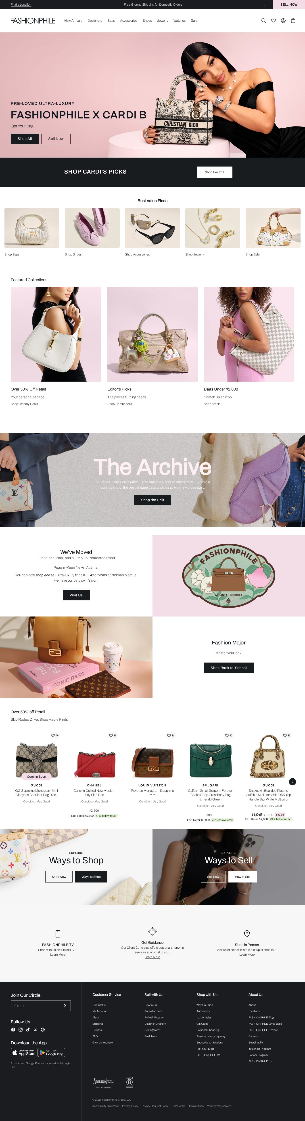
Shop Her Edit (214, 172)
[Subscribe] (65, 1006)
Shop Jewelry (194, 254)
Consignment (152, 1030)
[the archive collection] (152, 480)
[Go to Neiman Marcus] (103, 1082)
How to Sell (242, 876)
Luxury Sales (203, 1017)
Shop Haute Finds (54, 719)
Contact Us (99, 1005)
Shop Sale (253, 254)
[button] (263, 20)
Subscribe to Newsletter (210, 1042)
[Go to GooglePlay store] (51, 1056)
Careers (253, 1036)
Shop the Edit (152, 500)
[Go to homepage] (33, 20)
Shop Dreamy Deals (24, 404)
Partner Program (258, 1055)
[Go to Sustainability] (129, 1082)
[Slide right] (292, 781)
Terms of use (196, 1106)
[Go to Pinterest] (42, 1029)
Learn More (58, 954)
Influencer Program (260, 1048)
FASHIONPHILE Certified (263, 1030)
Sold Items (150, 1036)
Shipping (97, 1023)
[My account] (283, 20)
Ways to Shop (91, 876)
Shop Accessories (137, 254)
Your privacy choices (219, 1106)
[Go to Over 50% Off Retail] (56, 334)
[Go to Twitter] (35, 1029)
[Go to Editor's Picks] (152, 334)
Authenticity (203, 1011)
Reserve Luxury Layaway (210, 1036)
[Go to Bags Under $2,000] (249, 334)
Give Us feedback (102, 1042)
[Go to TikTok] (27, 1029)
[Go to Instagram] (20, 1029)
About (252, 1005)
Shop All (25, 139)
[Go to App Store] (24, 1056)
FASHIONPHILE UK (260, 1061)
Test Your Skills (205, 1048)
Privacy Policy (130, 1106)
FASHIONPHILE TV (208, 1055)
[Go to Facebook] (13, 1029)
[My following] (273, 20)
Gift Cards (202, 1023)
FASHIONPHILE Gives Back (265, 1023)
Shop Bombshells (119, 404)
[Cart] (293, 20)
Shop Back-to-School (229, 668)
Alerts (95, 1017)
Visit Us (76, 595)
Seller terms (178, 1106)
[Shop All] (152, 95)
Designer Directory (155, 1023)
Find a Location (21, 4)
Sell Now (56, 139)
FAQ (95, 1036)
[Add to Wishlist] (55, 735)
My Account (99, 1011)
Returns (97, 1030)
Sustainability (256, 1042)
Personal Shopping (207, 1030)
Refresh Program (154, 1017)
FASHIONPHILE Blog (261, 1017)
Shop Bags (11, 254)
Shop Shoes (73, 254)
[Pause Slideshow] (265, 4)
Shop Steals (212, 404)
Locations (254, 1011)
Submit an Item (153, 1011)
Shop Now (59, 876)
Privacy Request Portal (155, 1106)
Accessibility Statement (105, 1106)
